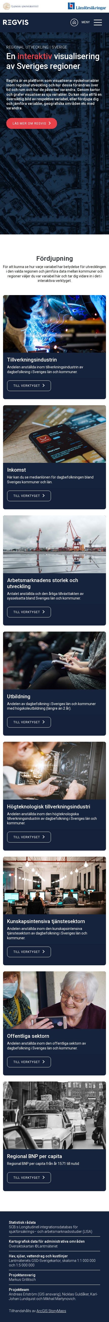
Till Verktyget (26, 386)
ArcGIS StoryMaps (51, 1311)
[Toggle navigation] (98, 22)
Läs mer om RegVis (29, 123)
